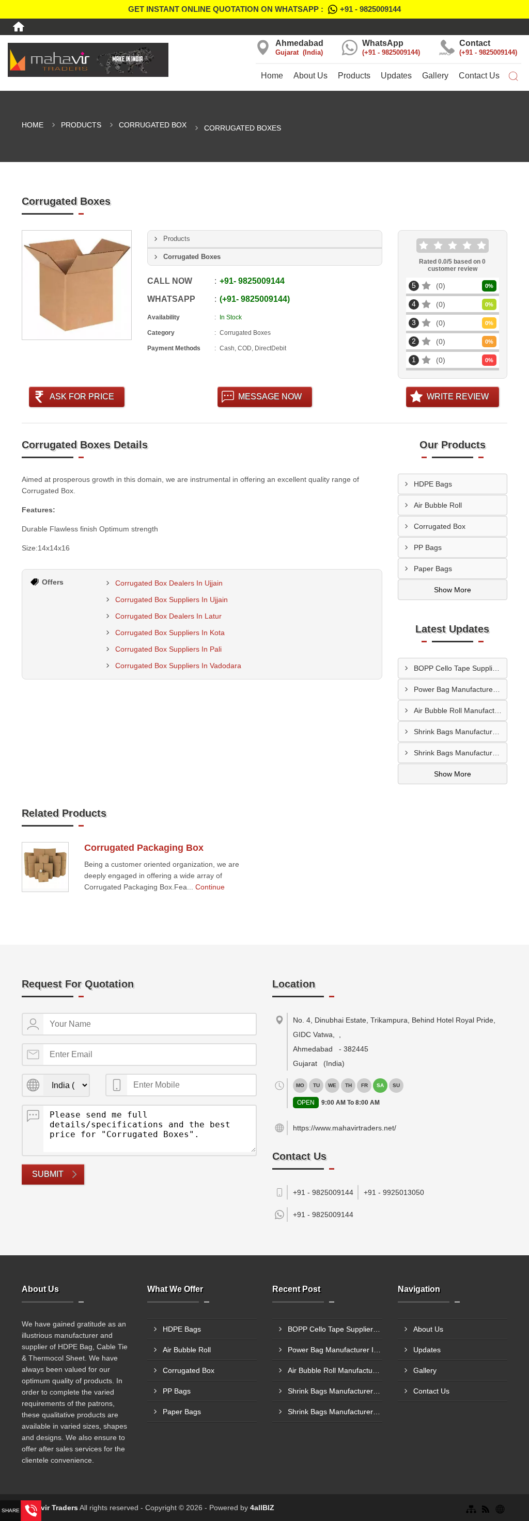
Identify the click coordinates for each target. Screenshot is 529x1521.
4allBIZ (262, 1507)
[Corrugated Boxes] (76, 285)
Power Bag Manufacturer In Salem (460, 689)
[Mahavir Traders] (88, 59)
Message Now (270, 396)
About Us (310, 75)
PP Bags (428, 547)
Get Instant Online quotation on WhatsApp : (264, 9)
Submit (48, 1174)
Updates (396, 75)
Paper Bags (433, 568)
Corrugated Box (152, 125)
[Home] (18, 27)
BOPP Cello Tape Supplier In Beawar (460, 668)
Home (272, 75)
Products (354, 75)
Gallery (435, 75)
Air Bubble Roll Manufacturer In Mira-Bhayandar (460, 710)
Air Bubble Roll (438, 505)
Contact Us (479, 75)
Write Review (458, 396)
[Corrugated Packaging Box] (45, 867)
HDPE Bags (433, 484)
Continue (210, 887)
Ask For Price (82, 396)
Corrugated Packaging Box (144, 848)
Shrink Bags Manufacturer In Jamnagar (460, 753)
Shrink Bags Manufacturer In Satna (460, 731)
